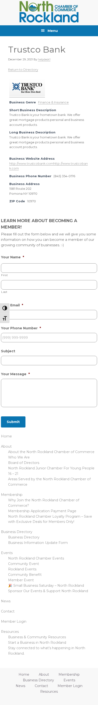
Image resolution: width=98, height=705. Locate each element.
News (5, 601)
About (6, 446)
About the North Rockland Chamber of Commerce (51, 452)
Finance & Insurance (53, 102)
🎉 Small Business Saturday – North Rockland (46, 585)
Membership (12, 495)
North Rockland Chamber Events (36, 558)
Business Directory (16, 532)
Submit (13, 422)
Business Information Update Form (38, 543)
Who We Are (19, 457)
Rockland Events (22, 569)
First (4, 275)
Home (6, 436)
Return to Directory (23, 69)
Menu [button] (53, 31)
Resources (10, 632)
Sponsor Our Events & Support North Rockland (48, 591)
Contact (8, 611)
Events (7, 553)
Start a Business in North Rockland (37, 642)
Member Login (13, 621)
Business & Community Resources (37, 637)
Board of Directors (23, 463)
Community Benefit (25, 575)
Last (4, 292)
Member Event (21, 580)
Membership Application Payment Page (42, 511)
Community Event (23, 564)
